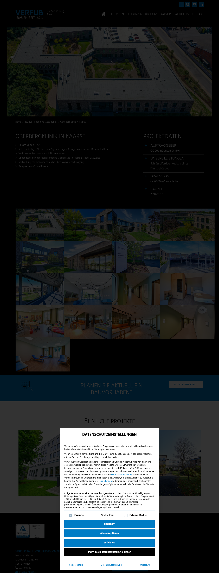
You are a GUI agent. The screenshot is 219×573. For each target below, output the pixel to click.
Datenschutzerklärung (121, 475)
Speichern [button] (109, 524)
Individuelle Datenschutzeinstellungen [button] (109, 552)
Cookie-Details (76, 565)
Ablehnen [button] (109, 543)
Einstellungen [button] (105, 481)
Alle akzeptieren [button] (109, 533)
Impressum (145, 565)
